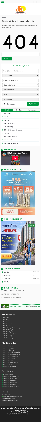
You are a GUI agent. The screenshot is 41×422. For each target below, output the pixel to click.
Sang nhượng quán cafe (9, 382)
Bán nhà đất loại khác (10, 136)
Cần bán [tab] (6, 110)
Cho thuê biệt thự (8, 346)
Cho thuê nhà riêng (8, 360)
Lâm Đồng (7, 278)
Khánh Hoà (7, 275)
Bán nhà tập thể (7, 336)
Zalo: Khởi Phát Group (8, 398)
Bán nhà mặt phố (9, 140)
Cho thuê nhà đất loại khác (10, 356)
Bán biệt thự (7, 113)
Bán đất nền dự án (9, 123)
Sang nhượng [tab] (32, 110)
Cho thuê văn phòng (8, 364)
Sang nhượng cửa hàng (9, 366)
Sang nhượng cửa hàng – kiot (11, 376)
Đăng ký (35, 2)
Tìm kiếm (34, 104)
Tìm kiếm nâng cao (9, 104)
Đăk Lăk (6, 272)
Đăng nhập (38, 2)
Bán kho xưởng (8, 126)
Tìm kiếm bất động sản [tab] (20, 66)
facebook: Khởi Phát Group (10, 400)
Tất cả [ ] (7, 282)
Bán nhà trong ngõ (8, 338)
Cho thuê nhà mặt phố (9, 358)
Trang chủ (3, 17)
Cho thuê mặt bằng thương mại (11, 354)
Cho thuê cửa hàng (8, 350)
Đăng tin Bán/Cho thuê (31, 2)
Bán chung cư (8, 117)
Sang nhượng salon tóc (9, 384)
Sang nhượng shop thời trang (11, 386)
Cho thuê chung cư (8, 348)
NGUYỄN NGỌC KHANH (7, 290)
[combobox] (20, 80)
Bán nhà (6, 133)
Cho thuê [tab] (19, 110)
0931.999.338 (22, 410)
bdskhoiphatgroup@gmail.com (12, 396)
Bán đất (6, 120)
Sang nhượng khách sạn (10, 378)
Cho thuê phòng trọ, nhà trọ (10, 362)
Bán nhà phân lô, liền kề (11, 143)
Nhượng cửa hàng (8, 374)
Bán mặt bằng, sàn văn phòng (13, 130)
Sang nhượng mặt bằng (9, 380)
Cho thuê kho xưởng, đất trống (11, 352)
